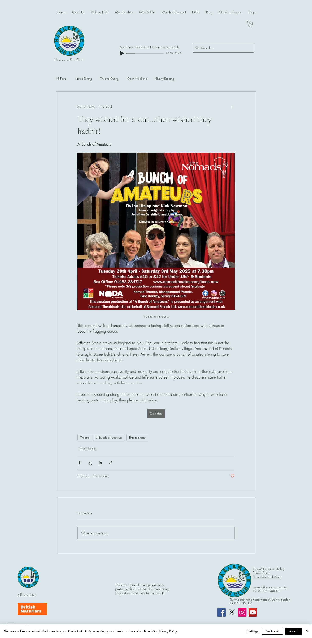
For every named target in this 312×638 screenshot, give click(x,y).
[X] (232, 612)
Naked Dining (83, 79)
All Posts (61, 79)
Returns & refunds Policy (267, 577)
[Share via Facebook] (79, 463)
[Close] (306, 631)
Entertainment (137, 437)
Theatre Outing (109, 79)
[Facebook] (221, 612)
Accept (293, 631)
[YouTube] (253, 612)
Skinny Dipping (165, 79)
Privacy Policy (261, 573)
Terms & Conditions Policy (268, 569)
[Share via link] (111, 463)
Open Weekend (137, 79)
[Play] (122, 53)
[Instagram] (242, 612)
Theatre (84, 437)
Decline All (272, 631)
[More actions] (232, 106)
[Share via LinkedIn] (100, 463)
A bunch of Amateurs (109, 437)
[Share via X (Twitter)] (90, 463)
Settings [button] (252, 631)
